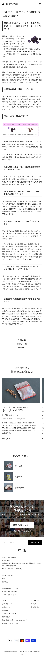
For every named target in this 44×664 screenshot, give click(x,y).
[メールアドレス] (19, 550)
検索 (3, 578)
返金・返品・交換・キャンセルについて (14, 620)
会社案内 (5, 610)
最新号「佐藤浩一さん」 (21, 525)
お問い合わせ (6, 607)
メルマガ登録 (35, 542)
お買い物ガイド (7, 604)
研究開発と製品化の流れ (9, 591)
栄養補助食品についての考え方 (11, 588)
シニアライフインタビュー (10, 595)
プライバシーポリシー (9, 613)
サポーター (5, 585)
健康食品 (5, 582)
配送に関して (6, 617)
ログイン (34, 604)
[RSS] (24, 550)
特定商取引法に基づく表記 (10, 623)
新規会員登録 (35, 607)
